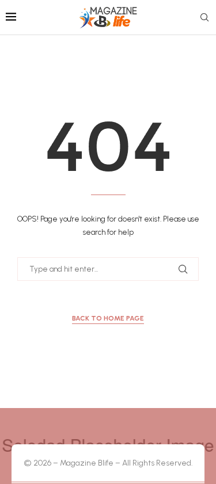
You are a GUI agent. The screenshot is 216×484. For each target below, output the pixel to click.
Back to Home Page (108, 318)
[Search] (204, 18)
